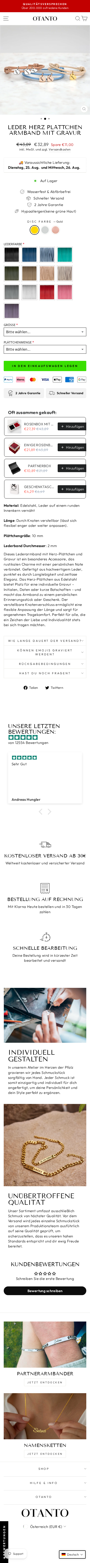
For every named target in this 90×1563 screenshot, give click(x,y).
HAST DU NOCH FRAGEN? (45, 673)
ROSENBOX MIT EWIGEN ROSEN (39, 424)
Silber (45, 230)
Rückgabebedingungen (45, 664)
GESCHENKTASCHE (39, 487)
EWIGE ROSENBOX (39, 445)
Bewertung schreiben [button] (45, 1291)
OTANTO (44, 1497)
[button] (42, 811)
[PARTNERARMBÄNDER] (45, 1344)
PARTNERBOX (39, 466)
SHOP (44, 1468)
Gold (34, 230)
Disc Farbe (45, 221)
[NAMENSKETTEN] (45, 1416)
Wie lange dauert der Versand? (45, 640)
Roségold (55, 230)
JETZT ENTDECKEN (45, 1382)
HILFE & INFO (44, 1483)
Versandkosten (60, 149)
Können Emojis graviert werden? (45, 652)
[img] (47, 737)
